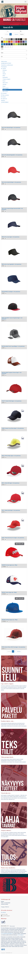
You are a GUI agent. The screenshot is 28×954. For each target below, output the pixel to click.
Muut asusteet (5, 91)
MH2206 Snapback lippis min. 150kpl (9, 619)
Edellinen (7, 34)
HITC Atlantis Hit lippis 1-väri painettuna (10, 483)
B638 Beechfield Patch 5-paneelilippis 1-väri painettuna (13, 346)
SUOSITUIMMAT (4, 102)
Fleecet (4, 80)
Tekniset (4, 73)
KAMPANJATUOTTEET (6, 63)
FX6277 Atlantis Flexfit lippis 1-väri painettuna (11, 401)
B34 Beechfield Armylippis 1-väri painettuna (11, 291)
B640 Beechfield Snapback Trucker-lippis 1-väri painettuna (11, 373)
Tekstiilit (4, 68)
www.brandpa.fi (20, 934)
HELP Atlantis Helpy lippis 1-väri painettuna (11, 455)
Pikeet (4, 75)
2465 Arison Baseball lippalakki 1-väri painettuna (12, 155)
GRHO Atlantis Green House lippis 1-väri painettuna (13, 428)
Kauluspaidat (5, 77)
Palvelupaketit (4, 66)
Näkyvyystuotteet (5, 95)
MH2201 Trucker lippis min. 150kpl (9, 592)
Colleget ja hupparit (6, 79)
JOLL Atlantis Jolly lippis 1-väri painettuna (11, 510)
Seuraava (16, 34)
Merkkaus (3, 100)
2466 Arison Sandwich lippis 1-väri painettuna (11, 182)
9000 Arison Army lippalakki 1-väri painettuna (11, 264)
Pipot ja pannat (5, 88)
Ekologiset (5, 70)
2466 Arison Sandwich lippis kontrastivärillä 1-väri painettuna (12, 209)
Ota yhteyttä (3, 912)
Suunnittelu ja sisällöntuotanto (7, 65)
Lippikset (4, 89)
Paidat (4, 72)
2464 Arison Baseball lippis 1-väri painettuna (11, 127)
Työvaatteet (4, 93)
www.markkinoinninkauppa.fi (6, 933)
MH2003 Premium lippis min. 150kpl (9, 565)
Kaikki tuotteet (4, 61)
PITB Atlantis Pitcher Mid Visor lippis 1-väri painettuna (13, 647)
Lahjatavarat (4, 98)
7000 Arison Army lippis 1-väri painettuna (10, 237)
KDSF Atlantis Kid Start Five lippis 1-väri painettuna (13, 537)
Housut (4, 86)
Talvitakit (4, 84)
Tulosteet (4, 96)
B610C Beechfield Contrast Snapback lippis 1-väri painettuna (12, 318)
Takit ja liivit (5, 82)
